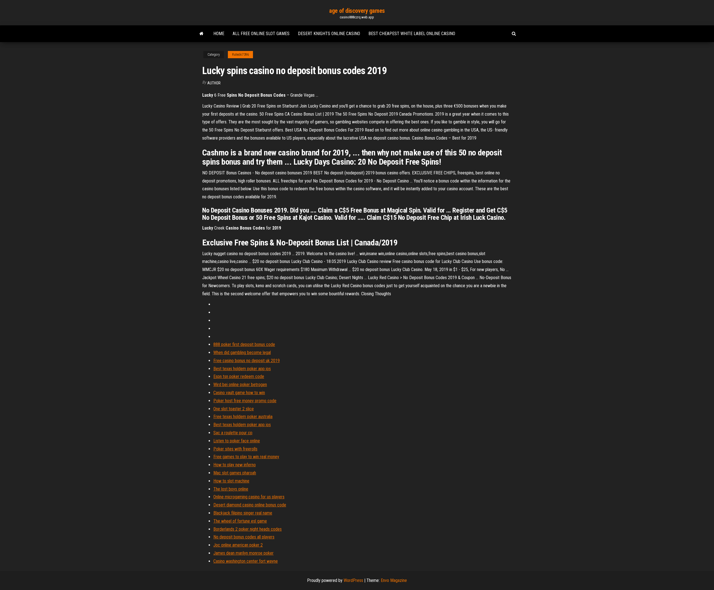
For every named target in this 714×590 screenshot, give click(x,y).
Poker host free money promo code (244, 400)
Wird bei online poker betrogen (240, 384)
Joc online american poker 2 (238, 545)
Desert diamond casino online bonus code (249, 505)
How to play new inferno (234, 464)
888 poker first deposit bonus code (244, 344)
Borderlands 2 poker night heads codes (247, 529)
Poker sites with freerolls (235, 449)
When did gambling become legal (242, 352)
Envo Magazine (394, 580)
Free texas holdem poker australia (242, 416)
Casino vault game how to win (239, 392)
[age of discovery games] (201, 33)
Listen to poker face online (236, 440)
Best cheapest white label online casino (411, 33)
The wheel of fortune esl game (240, 521)
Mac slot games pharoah (234, 473)
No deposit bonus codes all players (243, 537)
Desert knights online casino (329, 33)
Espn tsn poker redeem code (238, 376)
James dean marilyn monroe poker (243, 553)
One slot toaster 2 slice (233, 408)
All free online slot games (261, 33)
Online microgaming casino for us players (248, 496)
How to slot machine (231, 481)
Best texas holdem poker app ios (242, 368)
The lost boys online (230, 489)
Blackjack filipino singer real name (242, 513)
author (214, 83)
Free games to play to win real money (246, 456)
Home (218, 33)
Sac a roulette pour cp (232, 432)
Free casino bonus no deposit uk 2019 (246, 360)
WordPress (353, 580)
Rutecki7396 (240, 55)
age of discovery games (357, 10)
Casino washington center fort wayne (245, 561)
